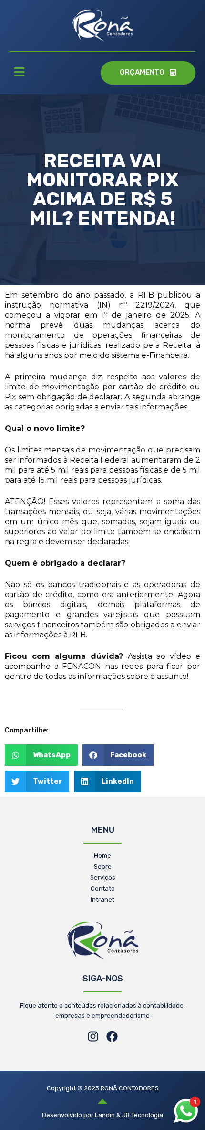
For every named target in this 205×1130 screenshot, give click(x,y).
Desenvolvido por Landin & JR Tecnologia (102, 1115)
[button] (19, 73)
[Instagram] (93, 1036)
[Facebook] (112, 1036)
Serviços (102, 877)
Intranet (102, 899)
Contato (103, 888)
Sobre (103, 866)
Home (102, 855)
